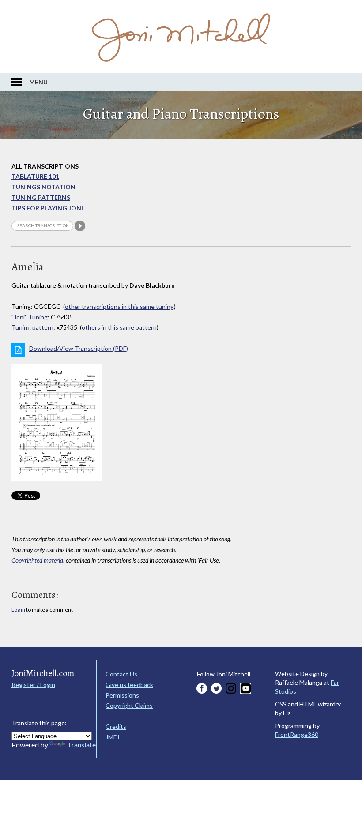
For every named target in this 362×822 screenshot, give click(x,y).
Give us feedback (129, 684)
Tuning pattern (32, 327)
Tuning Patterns (40, 197)
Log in (18, 609)
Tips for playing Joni (47, 208)
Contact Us (121, 674)
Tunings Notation (43, 187)
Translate (81, 744)
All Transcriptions (45, 166)
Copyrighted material (37, 560)
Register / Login (33, 684)
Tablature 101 (35, 176)
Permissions (122, 695)
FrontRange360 (296, 734)
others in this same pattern (119, 327)
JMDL (113, 737)
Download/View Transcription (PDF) (78, 348)
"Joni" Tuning (29, 317)
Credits (116, 726)
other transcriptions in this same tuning (119, 306)
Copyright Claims (129, 705)
